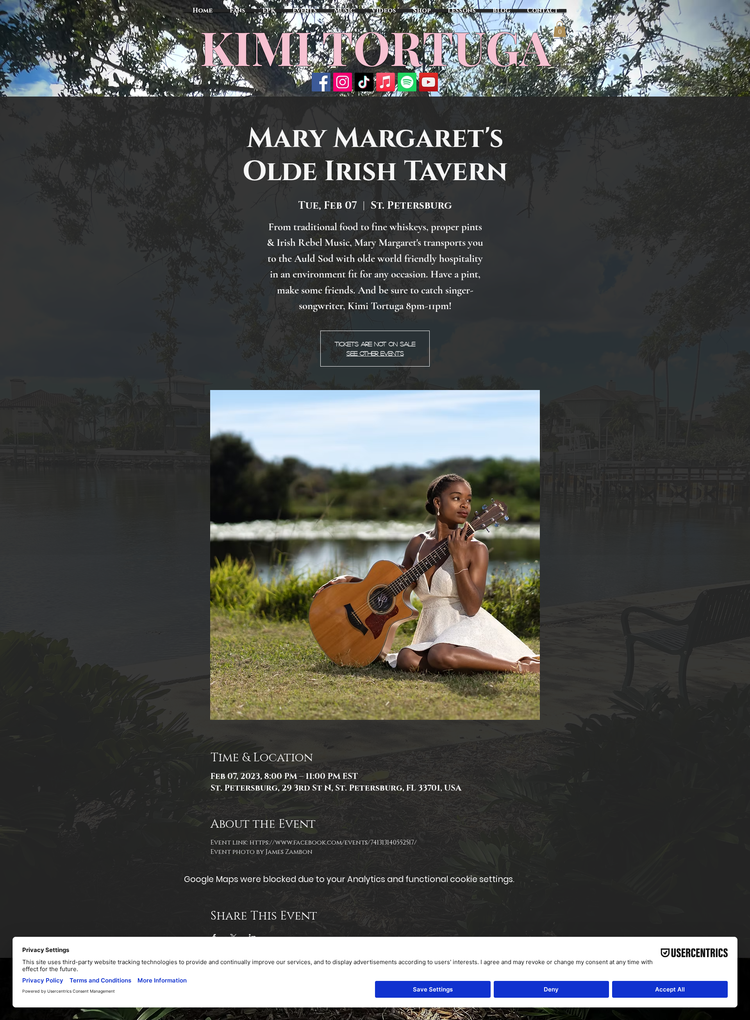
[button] (559, 29)
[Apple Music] (385, 82)
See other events (375, 353)
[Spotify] (407, 82)
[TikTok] (364, 82)
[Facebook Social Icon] (321, 82)
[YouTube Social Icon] (428, 82)
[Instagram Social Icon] (342, 82)
